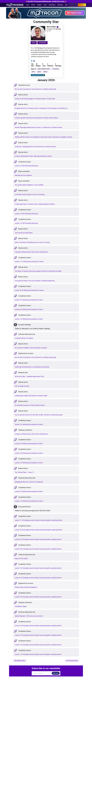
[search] (75, 5)
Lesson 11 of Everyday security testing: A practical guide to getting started (38, 520)
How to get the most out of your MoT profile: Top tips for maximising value (38, 415)
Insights (39, 5)
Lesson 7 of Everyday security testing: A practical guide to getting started (38, 568)
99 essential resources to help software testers (30, 405)
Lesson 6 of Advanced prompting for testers (29, 424)
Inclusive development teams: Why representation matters (33, 156)
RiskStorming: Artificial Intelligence (26, 587)
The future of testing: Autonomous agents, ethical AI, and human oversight (38, 271)
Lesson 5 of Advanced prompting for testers (29, 443)
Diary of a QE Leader (21, 558)
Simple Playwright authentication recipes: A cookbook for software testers (38, 127)
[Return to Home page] (15, 5)
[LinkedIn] (32, 61)
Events (33, 5)
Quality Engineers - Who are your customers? (29, 616)
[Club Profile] (34, 61)
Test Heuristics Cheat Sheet (24, 233)
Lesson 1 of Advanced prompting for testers (29, 501)
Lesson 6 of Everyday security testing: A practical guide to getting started (38, 578)
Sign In (83, 5)
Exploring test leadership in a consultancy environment (32, 367)
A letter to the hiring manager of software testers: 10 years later (35, 99)
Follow (34, 42)
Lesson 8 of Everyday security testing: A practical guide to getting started (38, 549)
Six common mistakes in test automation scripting (31, 348)
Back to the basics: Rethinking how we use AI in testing (32, 242)
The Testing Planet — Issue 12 (24, 472)
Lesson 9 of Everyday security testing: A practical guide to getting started (38, 539)
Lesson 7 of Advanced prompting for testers (29, 319)
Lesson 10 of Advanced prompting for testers (29, 290)
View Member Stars (19, 660)
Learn (27, 5)
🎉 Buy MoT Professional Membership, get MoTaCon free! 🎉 (46, 1)
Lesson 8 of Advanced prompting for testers (29, 309)
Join (66, 5)
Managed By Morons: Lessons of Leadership (29, 482)
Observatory (52, 5)
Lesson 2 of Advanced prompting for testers (29, 491)
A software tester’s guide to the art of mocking (29, 194)
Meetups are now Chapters (23, 175)
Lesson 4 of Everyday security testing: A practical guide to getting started (38, 625)
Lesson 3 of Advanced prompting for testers (29, 463)
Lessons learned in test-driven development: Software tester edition (36, 118)
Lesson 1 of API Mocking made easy (26, 223)
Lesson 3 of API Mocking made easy (26, 166)
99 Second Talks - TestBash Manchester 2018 (29, 376)
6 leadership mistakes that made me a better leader (31, 395)
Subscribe (56, 673)
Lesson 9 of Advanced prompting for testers (29, 300)
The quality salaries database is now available (29, 185)
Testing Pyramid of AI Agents (24, 338)
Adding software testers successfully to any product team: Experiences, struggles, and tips (43, 137)
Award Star (43, 42)
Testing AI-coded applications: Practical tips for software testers (35, 146)
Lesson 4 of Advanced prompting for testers (29, 453)
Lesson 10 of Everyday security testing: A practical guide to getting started (38, 530)
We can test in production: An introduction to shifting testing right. (35, 89)
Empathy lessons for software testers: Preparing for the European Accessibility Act (41, 108)
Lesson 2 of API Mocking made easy (26, 213)
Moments (60, 5)
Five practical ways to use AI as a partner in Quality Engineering (35, 281)
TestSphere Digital (20, 606)
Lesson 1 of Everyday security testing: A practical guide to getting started (38, 654)
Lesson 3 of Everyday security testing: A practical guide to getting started (38, 635)
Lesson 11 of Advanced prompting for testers (29, 261)
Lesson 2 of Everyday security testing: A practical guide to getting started (38, 645)
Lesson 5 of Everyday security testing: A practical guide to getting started (38, 597)
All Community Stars (72, 660)
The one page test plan (22, 386)
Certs (45, 5)
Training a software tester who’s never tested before (31, 252)
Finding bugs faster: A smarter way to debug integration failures (35, 204)
